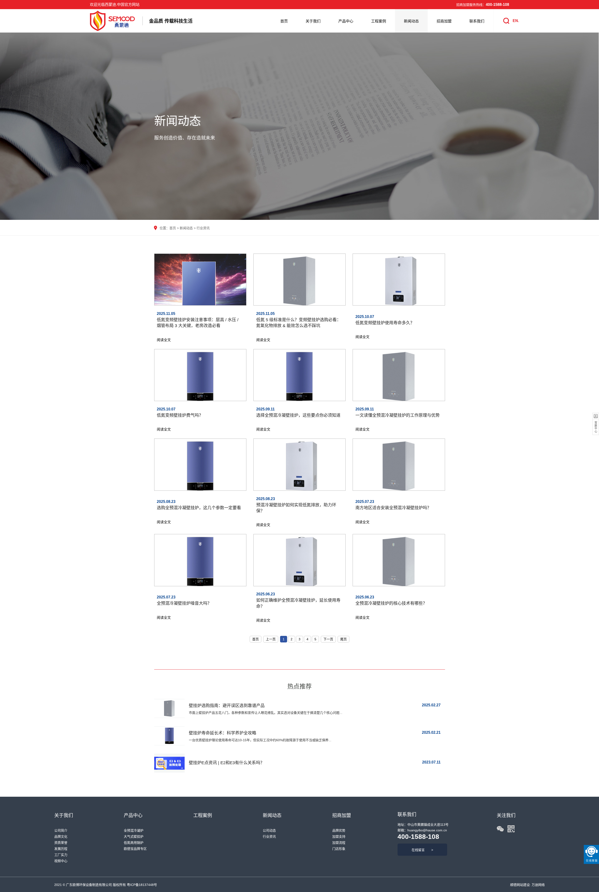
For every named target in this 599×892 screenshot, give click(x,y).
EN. (516, 21)
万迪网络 (538, 885)
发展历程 (60, 849)
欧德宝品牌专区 (135, 849)
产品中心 (345, 21)
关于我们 (313, 21)
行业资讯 (203, 228)
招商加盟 (444, 21)
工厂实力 (60, 855)
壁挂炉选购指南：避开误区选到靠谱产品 (227, 705)
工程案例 (378, 21)
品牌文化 (60, 836)
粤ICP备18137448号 (142, 885)
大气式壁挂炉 (133, 836)
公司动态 (269, 830)
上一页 (271, 639)
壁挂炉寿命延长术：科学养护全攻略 (222, 733)
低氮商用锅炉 (133, 842)
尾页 (343, 639)
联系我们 (476, 21)
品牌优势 (338, 830)
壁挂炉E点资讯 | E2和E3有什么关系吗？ (226, 762)
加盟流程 (338, 842)
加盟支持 (338, 836)
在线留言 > (422, 850)
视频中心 (60, 861)
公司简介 (60, 830)
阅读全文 (164, 340)
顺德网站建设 (520, 885)
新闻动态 (411, 21)
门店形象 (338, 849)
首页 (284, 21)
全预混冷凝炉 (133, 830)
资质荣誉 (60, 842)
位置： (164, 228)
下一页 (328, 639)
